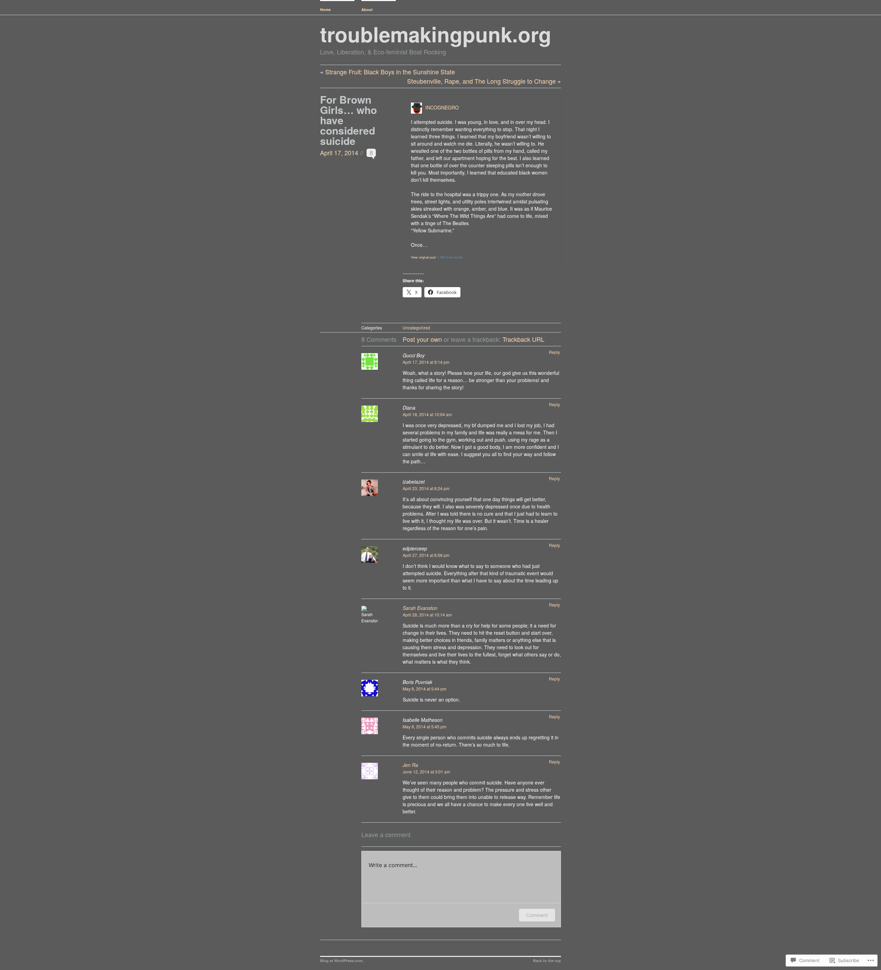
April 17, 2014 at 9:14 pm (426, 362)
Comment (537, 915)
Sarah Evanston (420, 607)
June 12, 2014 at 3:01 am (426, 771)
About (367, 9)
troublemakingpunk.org (435, 34)
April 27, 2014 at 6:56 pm (426, 555)
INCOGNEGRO (442, 107)
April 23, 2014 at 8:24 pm (426, 488)
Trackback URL (523, 339)
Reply (554, 352)
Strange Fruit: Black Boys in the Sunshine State (390, 71)
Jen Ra (410, 764)
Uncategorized (416, 327)
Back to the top (547, 960)
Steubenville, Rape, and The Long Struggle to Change (481, 80)
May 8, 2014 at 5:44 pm (424, 689)
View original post (423, 257)
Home (325, 9)
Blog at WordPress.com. (342, 960)
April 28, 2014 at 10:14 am (427, 615)
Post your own (422, 339)
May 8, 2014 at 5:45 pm (424, 726)
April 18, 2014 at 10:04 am (427, 414)
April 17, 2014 (339, 152)
